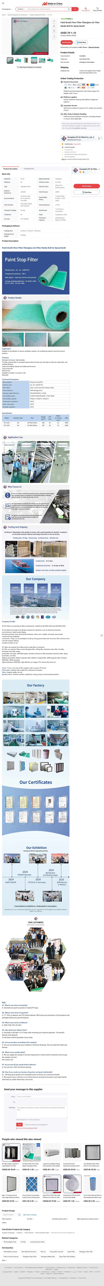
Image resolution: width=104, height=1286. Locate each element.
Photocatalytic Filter (10, 1242)
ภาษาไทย (96, 1272)
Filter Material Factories (28, 1252)
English (16, 1272)
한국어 (80, 1272)
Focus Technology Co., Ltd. (38, 1278)
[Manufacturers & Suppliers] (52, 4)
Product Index (93, 1267)
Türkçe (42, 1273)
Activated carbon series (59, 1219)
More (4, 1260)
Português (30, 1272)
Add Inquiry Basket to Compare (30, 67)
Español (22, 1272)
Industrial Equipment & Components (18, 15)
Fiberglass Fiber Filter (86, 1252)
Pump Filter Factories (56, 1252)
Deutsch (60, 1272)
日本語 (86, 1272)
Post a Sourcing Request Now (26, 1128)
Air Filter (50, 15)
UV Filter (23, 1242)
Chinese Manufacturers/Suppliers (34, 1267)
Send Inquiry (66, 42)
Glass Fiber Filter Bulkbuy (67, 1257)
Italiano (53, 1272)
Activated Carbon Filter (37, 1242)
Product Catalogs (30, 1215)
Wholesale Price (61, 1267)
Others (4, 1223)
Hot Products (8, 1267)
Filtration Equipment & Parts (37, 15)
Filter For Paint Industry (11, 1257)
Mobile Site (49, 1269)
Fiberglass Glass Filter (30, 1257)
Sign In (64, 159)
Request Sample (94, 47)
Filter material (6, 1219)
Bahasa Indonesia (59, 1273)
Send (19, 1124)
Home (3, 15)
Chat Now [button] (82, 42)
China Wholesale (50, 1267)
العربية (74, 1272)
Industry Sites (71, 1267)
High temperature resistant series (87, 1219)
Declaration (73, 1278)
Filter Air (43, 1252)
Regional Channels (82, 1267)
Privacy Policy (82, 1278)
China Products (18, 1267)
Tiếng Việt (49, 1273)
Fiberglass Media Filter (48, 1257)
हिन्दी (91, 1272)
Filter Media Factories (10, 1252)
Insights (56, 1269)
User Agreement (63, 1278)
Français (37, 1272)
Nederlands (67, 1272)
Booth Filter (71, 1252)
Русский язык (45, 1272)
